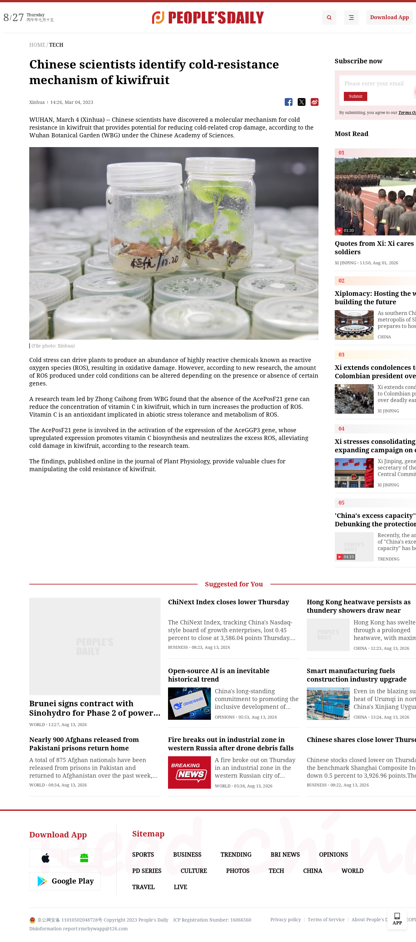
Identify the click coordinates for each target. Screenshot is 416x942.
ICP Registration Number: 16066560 (212, 920)
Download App (389, 17)
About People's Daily (374, 919)
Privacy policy (285, 919)
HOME (37, 45)
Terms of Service (326, 919)
